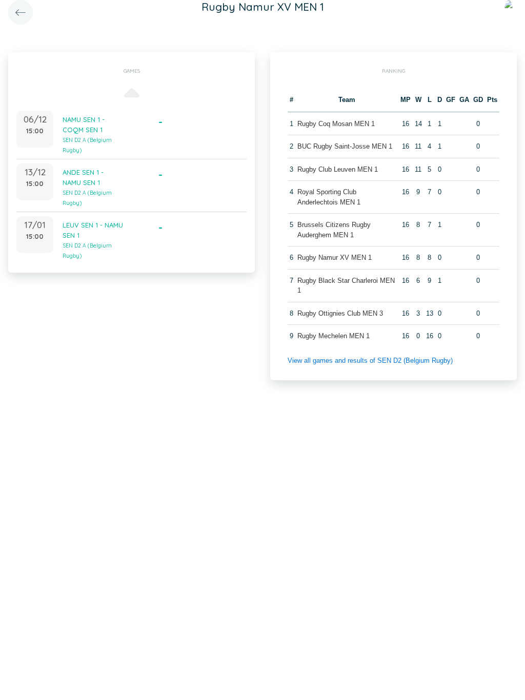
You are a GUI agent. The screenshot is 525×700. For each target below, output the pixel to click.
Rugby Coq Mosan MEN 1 (336, 124)
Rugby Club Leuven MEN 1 (337, 169)
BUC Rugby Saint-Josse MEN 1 (344, 146)
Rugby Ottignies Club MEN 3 (340, 313)
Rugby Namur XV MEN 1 (334, 257)
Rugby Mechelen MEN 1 (333, 336)
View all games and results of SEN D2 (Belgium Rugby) (370, 360)
